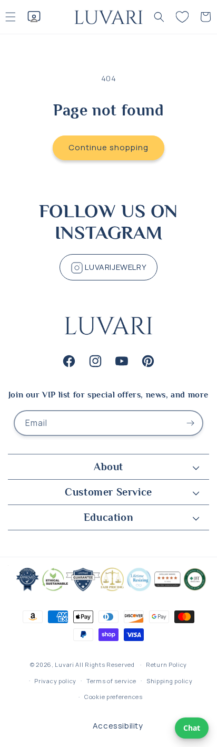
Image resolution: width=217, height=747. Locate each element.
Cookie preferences (113, 697)
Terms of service (111, 681)
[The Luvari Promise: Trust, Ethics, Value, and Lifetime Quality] (108, 590)
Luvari (64, 664)
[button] (159, 16)
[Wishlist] (182, 16)
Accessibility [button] (118, 725)
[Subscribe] (190, 423)
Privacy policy (55, 681)
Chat (191, 728)
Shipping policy (169, 681)
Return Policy (166, 664)
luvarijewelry (114, 267)
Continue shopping (108, 147)
